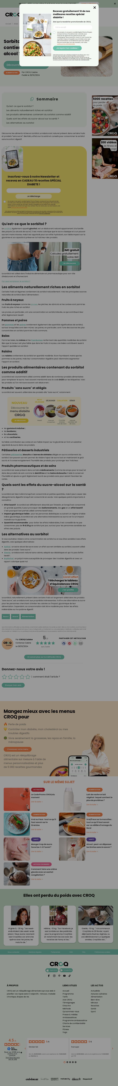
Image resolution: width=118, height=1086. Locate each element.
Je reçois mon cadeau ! (67, 48)
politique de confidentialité (66, 44)
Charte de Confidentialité (82, 60)
